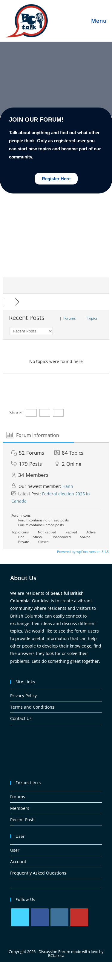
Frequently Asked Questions (38, 873)
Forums (17, 796)
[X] (20, 917)
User (14, 850)
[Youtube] (79, 917)
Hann (67, 486)
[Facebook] (40, 917)
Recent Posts (23, 819)
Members (19, 808)
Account (18, 861)
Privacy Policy (23, 695)
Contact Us (21, 718)
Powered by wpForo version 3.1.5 (82, 551)
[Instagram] (59, 917)
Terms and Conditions (32, 707)
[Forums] (9, 302)
